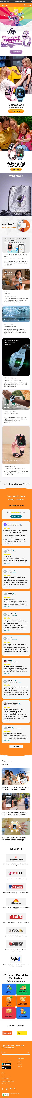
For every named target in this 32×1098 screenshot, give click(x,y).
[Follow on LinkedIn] (14, 1089)
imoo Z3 (20, 1064)
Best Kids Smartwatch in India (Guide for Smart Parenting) (14, 839)
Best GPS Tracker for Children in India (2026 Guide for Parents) (14, 814)
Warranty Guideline (6, 1083)
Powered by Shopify (15, 1093)
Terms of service (6, 1076)
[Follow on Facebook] (3, 1089)
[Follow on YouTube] (10, 1089)
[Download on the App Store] (6, 1067)
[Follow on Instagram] (7, 1089)
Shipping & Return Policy (8, 1081)
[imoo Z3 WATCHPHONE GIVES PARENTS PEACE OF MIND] (16, 86)
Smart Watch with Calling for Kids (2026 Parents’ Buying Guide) (15, 788)
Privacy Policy (5, 1078)
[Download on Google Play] (6, 1064)
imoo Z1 (20, 1061)
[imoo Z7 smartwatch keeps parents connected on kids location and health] (16, 144)
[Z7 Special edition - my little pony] (16, 31)
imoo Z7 (20, 1066)
